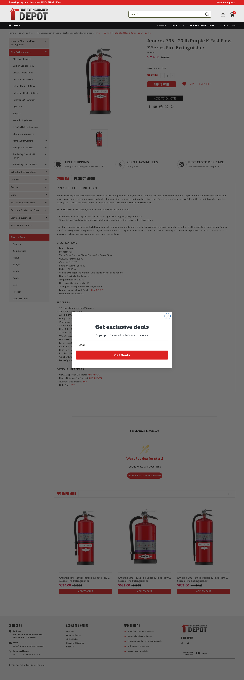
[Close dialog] (167, 316)
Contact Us (227, 25)
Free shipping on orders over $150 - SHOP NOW (35, 2)
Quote (161, 25)
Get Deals (122, 355)
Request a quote (226, 2)
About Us (178, 25)
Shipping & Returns (201, 25)
